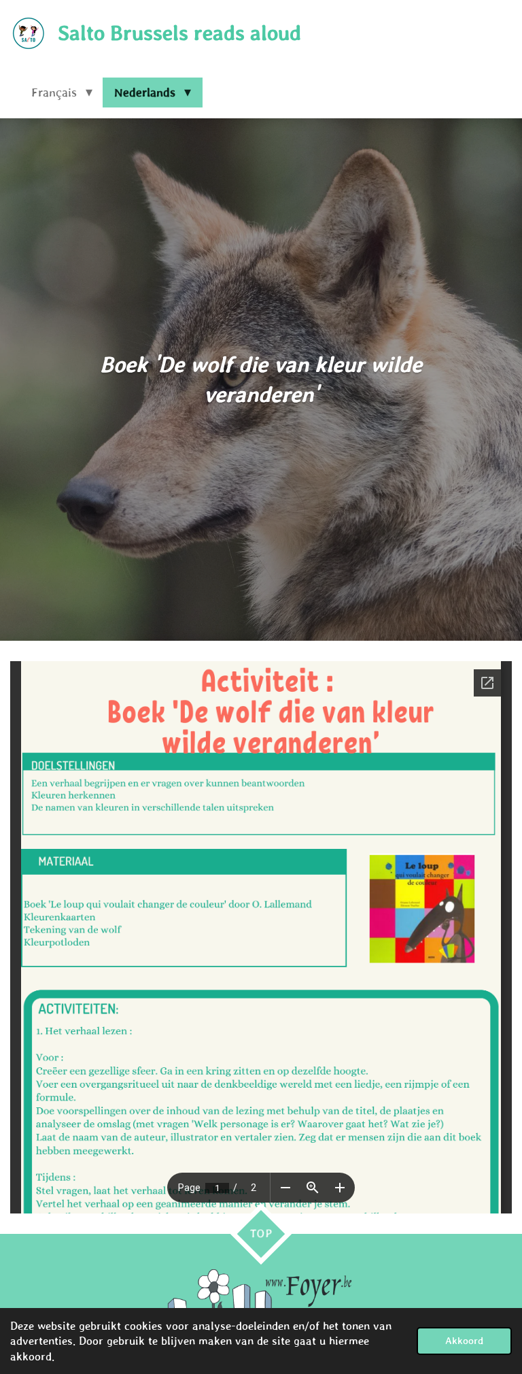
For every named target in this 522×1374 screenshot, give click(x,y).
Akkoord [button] (464, 1340)
